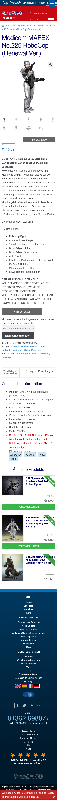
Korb (28, 612)
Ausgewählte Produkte (29, 622)
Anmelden (10, 18)
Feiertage (28, 681)
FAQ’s (28, 667)
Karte (28, 748)
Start (7, 25)
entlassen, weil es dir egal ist (22, 796)
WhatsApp (15, 455)
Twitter (41, 455)
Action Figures (21, 346)
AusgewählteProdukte (15, 2)
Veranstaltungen (28, 639)
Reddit (13, 458)
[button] (50, 64)
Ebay (38, 705)
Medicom (44, 353)
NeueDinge (5, 2)
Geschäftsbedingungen (28, 660)
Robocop (6, 356)
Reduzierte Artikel (28, 629)
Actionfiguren (18, 25)
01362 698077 (29, 717)
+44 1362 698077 (17, 722)
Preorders (36, 349)
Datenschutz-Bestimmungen (28, 677)
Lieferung (28, 656)
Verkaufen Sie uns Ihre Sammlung (28, 632)
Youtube (31, 705)
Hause (3, 18)
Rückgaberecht (28, 663)
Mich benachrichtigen (17, 335)
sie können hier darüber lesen (38, 793)
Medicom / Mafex (35, 25)
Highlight (6, 349)
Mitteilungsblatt (28, 636)
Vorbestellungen (29, 2)
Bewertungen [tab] (45, 371)
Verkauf (42, 2)
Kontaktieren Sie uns (6, 18)
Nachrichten (14, 18)
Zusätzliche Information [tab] (10, 372)
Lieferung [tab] (28, 371)
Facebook (29, 455)
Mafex (35, 353)
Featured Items (38, 346)
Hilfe (28, 670)
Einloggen (28, 605)
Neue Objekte (28, 625)
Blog (28, 647)
